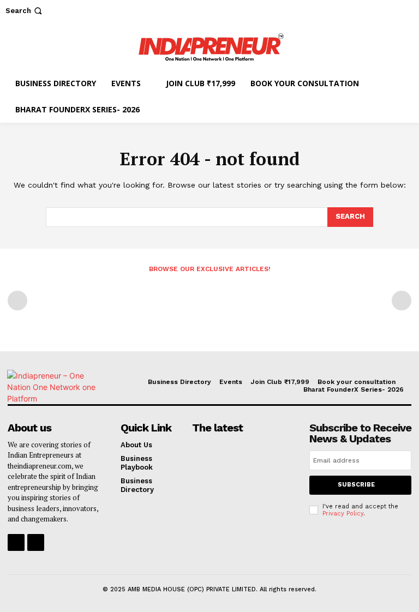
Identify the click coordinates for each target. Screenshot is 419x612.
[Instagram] (16, 542)
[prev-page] (17, 300)
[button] (24, 10)
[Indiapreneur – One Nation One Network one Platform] (209, 45)
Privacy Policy (342, 513)
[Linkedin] (35, 542)
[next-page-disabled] (401, 300)
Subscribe (356, 484)
